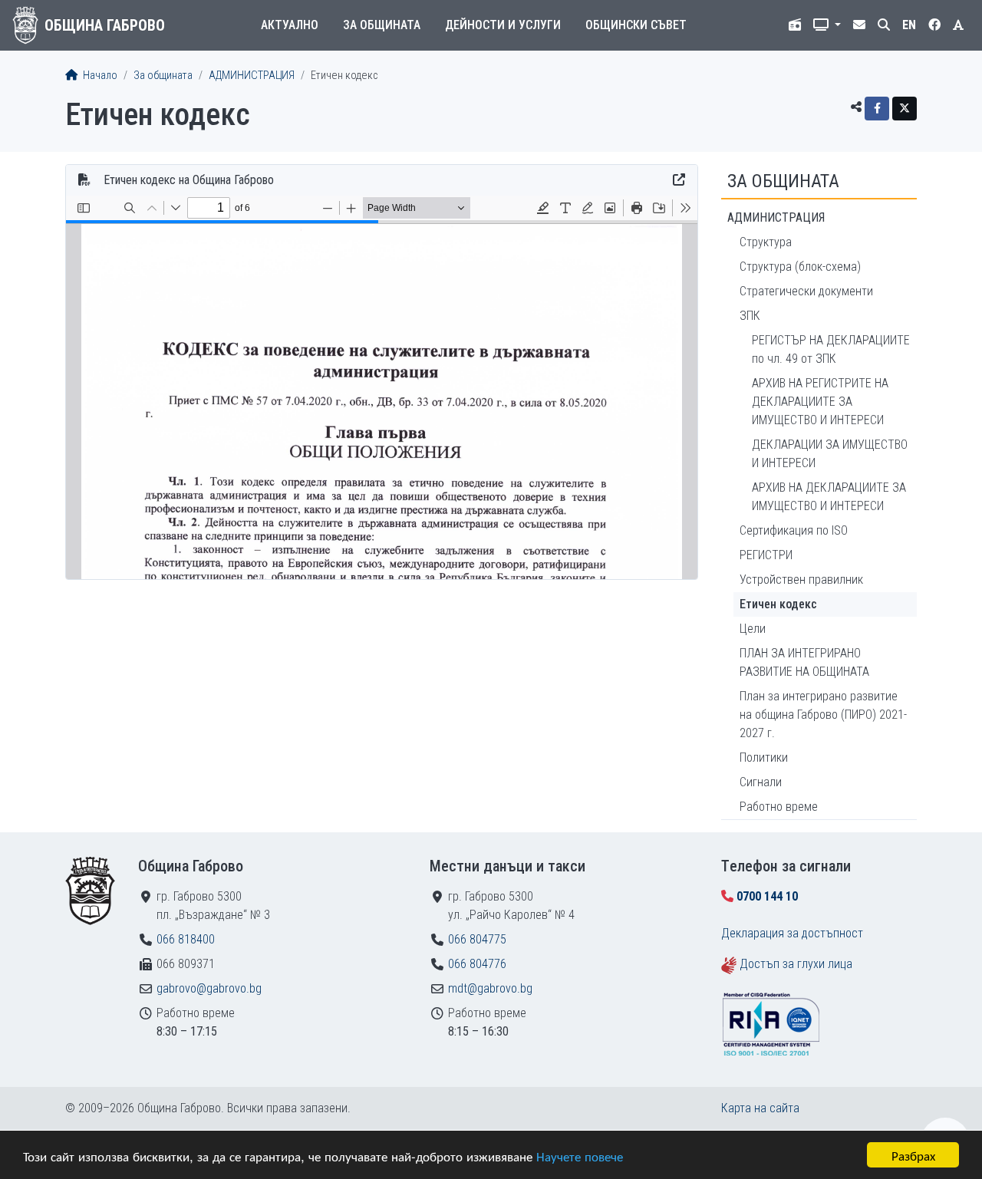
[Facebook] (877, 108)
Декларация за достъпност (792, 933)
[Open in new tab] (679, 180)
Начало (99, 75)
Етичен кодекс (778, 604)
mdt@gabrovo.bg (490, 988)
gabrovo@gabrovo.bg (209, 988)
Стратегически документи (806, 291)
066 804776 (477, 964)
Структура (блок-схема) (800, 266)
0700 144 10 (767, 896)
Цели (753, 628)
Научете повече (579, 1155)
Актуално (289, 25)
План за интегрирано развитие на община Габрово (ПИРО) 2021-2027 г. (823, 714)
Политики (764, 757)
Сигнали (761, 782)
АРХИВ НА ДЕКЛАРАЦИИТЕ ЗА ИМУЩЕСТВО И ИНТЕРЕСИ (829, 496)
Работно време (779, 806)
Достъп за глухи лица (796, 964)
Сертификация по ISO (794, 530)
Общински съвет (636, 25)
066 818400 (186, 939)
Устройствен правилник (801, 579)
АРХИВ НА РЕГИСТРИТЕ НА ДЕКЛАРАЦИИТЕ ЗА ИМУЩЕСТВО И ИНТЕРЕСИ (820, 401)
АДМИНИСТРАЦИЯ (252, 75)
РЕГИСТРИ (766, 555)
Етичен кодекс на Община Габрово (189, 180)
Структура (766, 242)
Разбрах (913, 1154)
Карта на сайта (760, 1108)
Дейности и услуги (503, 25)
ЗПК (750, 315)
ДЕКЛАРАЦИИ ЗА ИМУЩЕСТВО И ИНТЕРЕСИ (830, 453)
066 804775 (477, 939)
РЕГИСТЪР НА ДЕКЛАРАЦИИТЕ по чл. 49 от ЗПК (831, 349)
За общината (381, 25)
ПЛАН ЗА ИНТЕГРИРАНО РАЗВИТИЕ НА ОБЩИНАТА (804, 662)
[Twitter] (904, 108)
